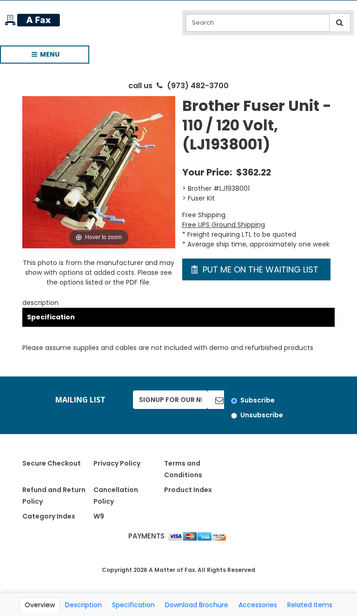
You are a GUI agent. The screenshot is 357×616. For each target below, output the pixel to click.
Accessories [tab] (257, 605)
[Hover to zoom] (98, 171)
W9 (98, 516)
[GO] (216, 399)
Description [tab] (83, 605)
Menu (41, 57)
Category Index (48, 516)
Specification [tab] (133, 605)
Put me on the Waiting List (259, 269)
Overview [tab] (40, 605)
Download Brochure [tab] (196, 605)
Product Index (188, 489)
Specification (51, 317)
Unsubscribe (261, 415)
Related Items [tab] (309, 605)
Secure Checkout (51, 463)
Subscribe (257, 400)
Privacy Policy (116, 463)
